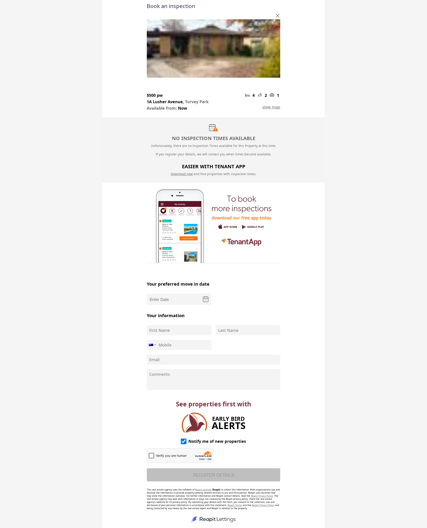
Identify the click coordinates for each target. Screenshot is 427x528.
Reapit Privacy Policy (262, 495)
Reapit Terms (235, 505)
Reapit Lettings (203, 489)
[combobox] (152, 345)
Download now (182, 174)
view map (271, 107)
